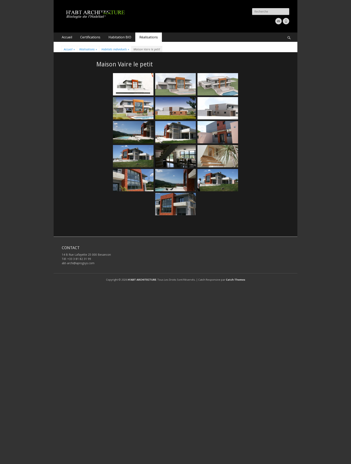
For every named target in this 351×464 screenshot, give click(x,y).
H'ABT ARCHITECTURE (142, 279)
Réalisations (148, 37)
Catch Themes (235, 279)
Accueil (67, 37)
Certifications (90, 37)
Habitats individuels (115, 49)
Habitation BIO (119, 37)
